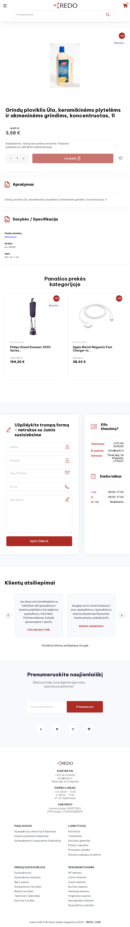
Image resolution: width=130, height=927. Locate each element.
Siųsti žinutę (39, 541)
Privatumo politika (79, 849)
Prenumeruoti (84, 706)
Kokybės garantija (79, 840)
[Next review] (121, 615)
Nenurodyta (10, 237)
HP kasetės (75, 872)
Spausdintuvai (22, 872)
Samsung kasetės (78, 891)
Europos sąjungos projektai (84, 854)
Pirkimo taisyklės (78, 845)
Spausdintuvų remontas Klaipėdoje (35, 831)
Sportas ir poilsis (24, 900)
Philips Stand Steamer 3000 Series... (30, 348)
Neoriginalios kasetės (81, 900)
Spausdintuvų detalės (81, 905)
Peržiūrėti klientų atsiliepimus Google (65, 645)
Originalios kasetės (79, 895)
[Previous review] (8, 615)
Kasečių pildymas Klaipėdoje (31, 836)
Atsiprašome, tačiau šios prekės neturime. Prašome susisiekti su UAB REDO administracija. (37, 145)
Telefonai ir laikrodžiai (27, 895)
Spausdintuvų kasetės (27, 877)
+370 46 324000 (118, 445)
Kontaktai (74, 831)
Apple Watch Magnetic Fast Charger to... (92, 348)
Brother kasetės (78, 886)
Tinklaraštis (75, 836)
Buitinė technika (23, 891)
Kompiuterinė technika (27, 886)
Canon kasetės (77, 877)
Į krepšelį (70, 158)
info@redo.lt (116, 450)
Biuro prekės (21, 882)
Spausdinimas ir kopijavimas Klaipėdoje (37, 840)
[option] (34, 336)
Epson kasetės (77, 882)
